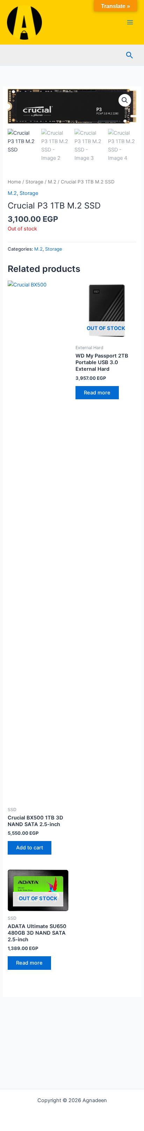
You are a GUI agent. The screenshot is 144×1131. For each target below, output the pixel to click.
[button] (130, 55)
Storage (34, 181)
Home (14, 181)
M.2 (52, 181)
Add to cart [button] (29, 848)
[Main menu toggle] (130, 22)
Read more (97, 393)
